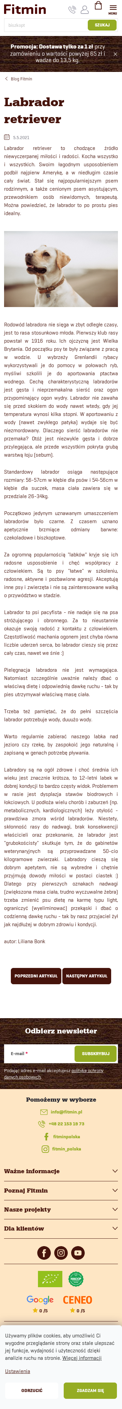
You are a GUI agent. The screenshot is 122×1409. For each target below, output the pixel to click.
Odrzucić (31, 1390)
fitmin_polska (66, 1149)
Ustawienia (17, 1371)
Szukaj (102, 25)
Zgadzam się (90, 1390)
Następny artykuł (86, 976)
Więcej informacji (82, 1358)
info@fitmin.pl (66, 1112)
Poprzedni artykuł (36, 976)
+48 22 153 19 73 (66, 1124)
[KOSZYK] (98, 8)
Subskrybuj (95, 1053)
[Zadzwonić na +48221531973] (72, 9)
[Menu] (113, 9)
